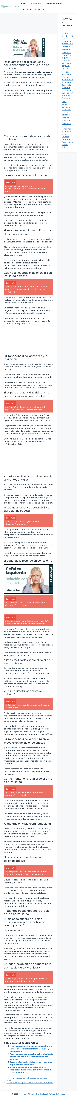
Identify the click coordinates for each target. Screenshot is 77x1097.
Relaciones (35, 3)
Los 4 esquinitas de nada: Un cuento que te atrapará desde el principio (66, 110)
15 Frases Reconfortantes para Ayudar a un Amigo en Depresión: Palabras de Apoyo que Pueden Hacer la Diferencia (67, 85)
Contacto (40, 9)
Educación (26, 9)
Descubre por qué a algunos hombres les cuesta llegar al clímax (66, 60)
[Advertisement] (28, 24)
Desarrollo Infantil (54, 3)
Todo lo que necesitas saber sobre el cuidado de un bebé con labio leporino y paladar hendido (31, 1057)
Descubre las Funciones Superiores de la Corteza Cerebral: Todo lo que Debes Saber (67, 135)
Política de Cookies (57, 1094)
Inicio (23, 3)
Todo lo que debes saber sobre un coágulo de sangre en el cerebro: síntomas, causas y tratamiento (31, 1049)
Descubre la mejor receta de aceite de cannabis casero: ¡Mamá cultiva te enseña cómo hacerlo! (30, 1070)
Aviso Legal (43, 1094)
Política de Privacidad (28, 1094)
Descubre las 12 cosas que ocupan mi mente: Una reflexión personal (67, 41)
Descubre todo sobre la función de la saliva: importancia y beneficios (31, 1063)
